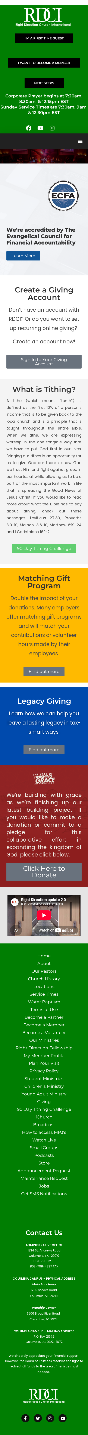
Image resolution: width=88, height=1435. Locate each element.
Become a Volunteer (44, 1032)
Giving (44, 1101)
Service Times (44, 994)
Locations (44, 986)
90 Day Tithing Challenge (44, 1109)
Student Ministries (44, 1078)
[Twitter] (38, 1418)
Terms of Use (44, 1009)
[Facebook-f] (25, 1418)
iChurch (44, 1117)
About (44, 963)
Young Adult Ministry (44, 1094)
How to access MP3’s (44, 1132)
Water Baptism (44, 1001)
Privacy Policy (44, 1070)
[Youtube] (40, 128)
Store (44, 1163)
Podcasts (44, 1155)
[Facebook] (28, 128)
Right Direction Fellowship (44, 1047)
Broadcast (44, 1124)
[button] (80, 141)
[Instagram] (52, 128)
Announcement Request (44, 1170)
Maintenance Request (44, 1178)
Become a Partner (44, 1017)
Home (44, 955)
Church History (44, 978)
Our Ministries (44, 1040)
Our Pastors (44, 971)
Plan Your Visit (44, 1063)
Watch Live (44, 1140)
